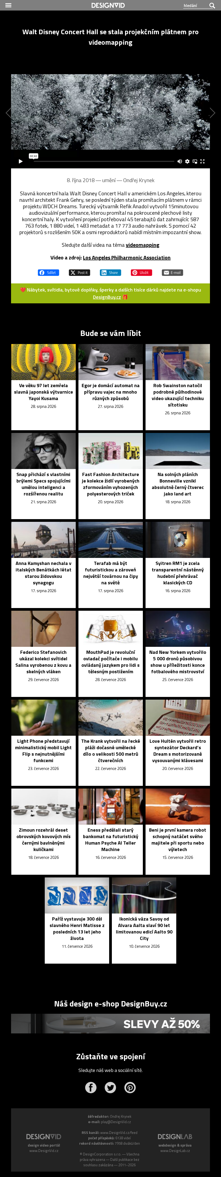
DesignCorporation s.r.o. (102, 1154)
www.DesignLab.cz (175, 1150)
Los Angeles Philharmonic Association (127, 257)
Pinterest (130, 1087)
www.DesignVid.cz (43, 1150)
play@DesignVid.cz (116, 1121)
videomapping (142, 245)
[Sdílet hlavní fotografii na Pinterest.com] (141, 270)
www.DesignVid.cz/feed (118, 1132)
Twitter (110, 1087)
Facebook (90, 1087)
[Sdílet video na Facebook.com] (48, 270)
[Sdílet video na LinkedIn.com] (110, 270)
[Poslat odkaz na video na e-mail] (172, 270)
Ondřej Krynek (138, 180)
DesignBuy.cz (107, 297)
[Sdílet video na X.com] (79, 270)
